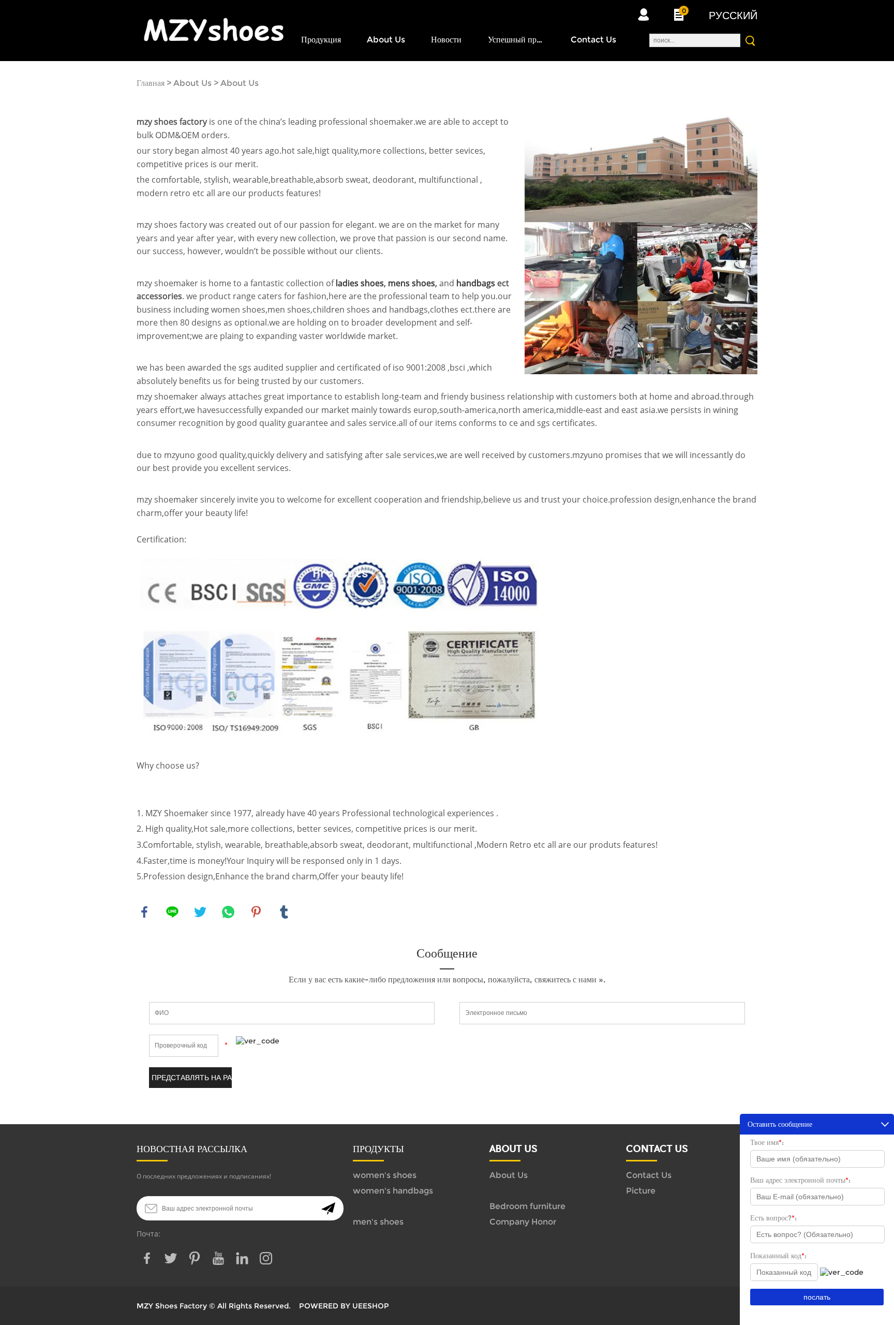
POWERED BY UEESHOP (344, 1306)
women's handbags (393, 1191)
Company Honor (522, 1222)
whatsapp (228, 912)
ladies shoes (360, 283)
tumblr (284, 912)
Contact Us (593, 40)
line (172, 912)
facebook (144, 912)
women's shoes (384, 1175)
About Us (386, 40)
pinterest (256, 912)
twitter (200, 912)
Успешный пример (516, 40)
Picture (640, 1191)
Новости (446, 40)
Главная (151, 83)
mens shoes (411, 283)
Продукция (321, 40)
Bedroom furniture (527, 1206)
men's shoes (378, 1222)
